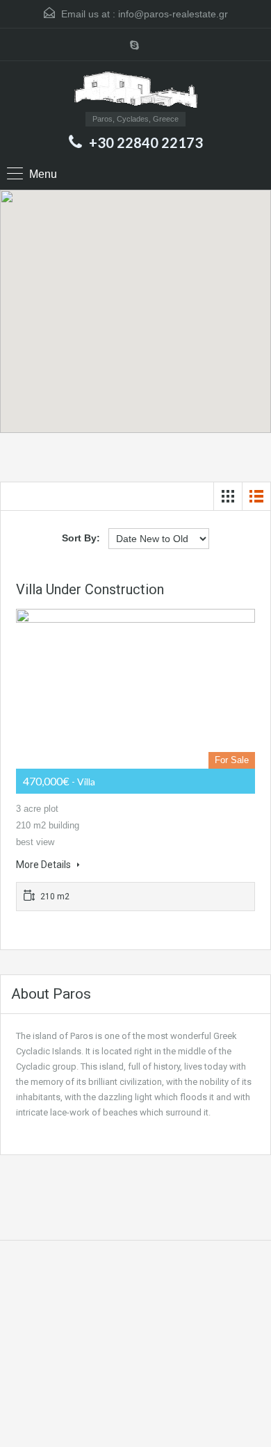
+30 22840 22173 (146, 142)
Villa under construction (90, 589)
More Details (44, 864)
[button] (149, 312)
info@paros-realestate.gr (173, 13)
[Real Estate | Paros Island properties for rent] (135, 92)
